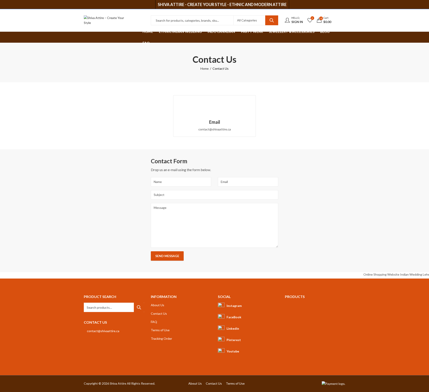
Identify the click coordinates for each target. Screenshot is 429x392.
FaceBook (234, 317)
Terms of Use (160, 330)
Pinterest (234, 340)
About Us (157, 305)
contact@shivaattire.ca (103, 331)
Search (271, 20)
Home (204, 68)
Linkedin (233, 328)
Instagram (234, 306)
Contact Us (159, 313)
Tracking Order (161, 338)
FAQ (154, 322)
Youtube (233, 351)
